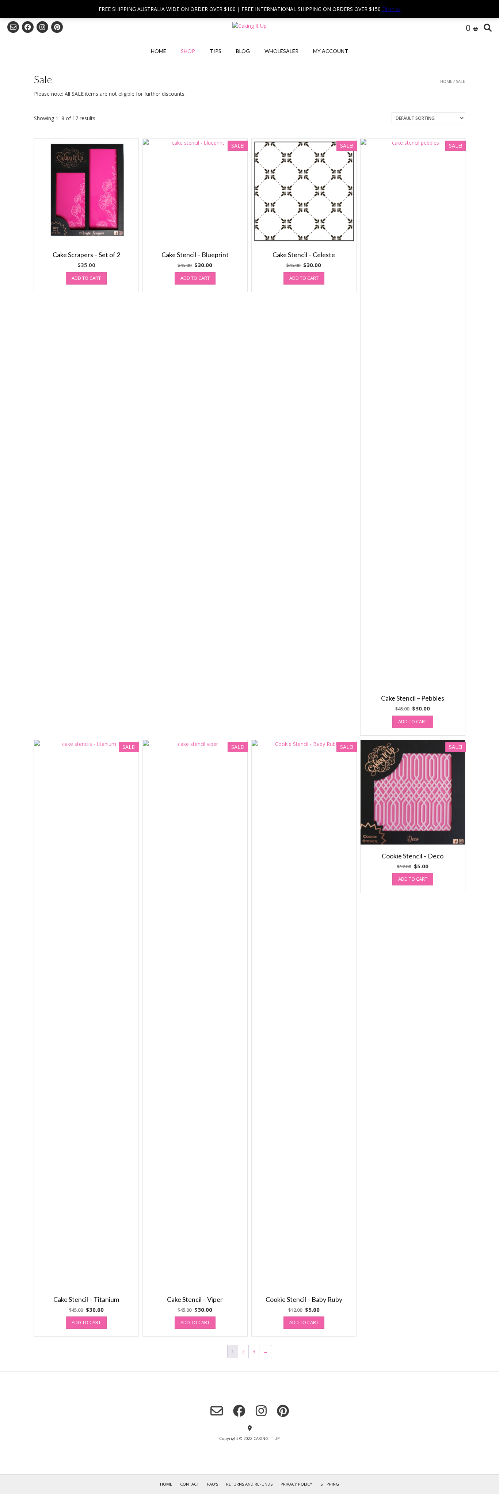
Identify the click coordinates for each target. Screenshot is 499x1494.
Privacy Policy (296, 1484)
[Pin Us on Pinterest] (57, 27)
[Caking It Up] (249, 26)
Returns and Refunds (249, 1484)
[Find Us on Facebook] (28, 27)
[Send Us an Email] (13, 27)
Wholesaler (281, 51)
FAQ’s (212, 1484)
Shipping (329, 1484)
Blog (243, 51)
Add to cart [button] (86, 278)
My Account (330, 51)
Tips (215, 51)
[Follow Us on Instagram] (42, 27)
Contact (189, 1484)
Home (158, 51)
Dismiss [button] (391, 8)
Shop (188, 51)
